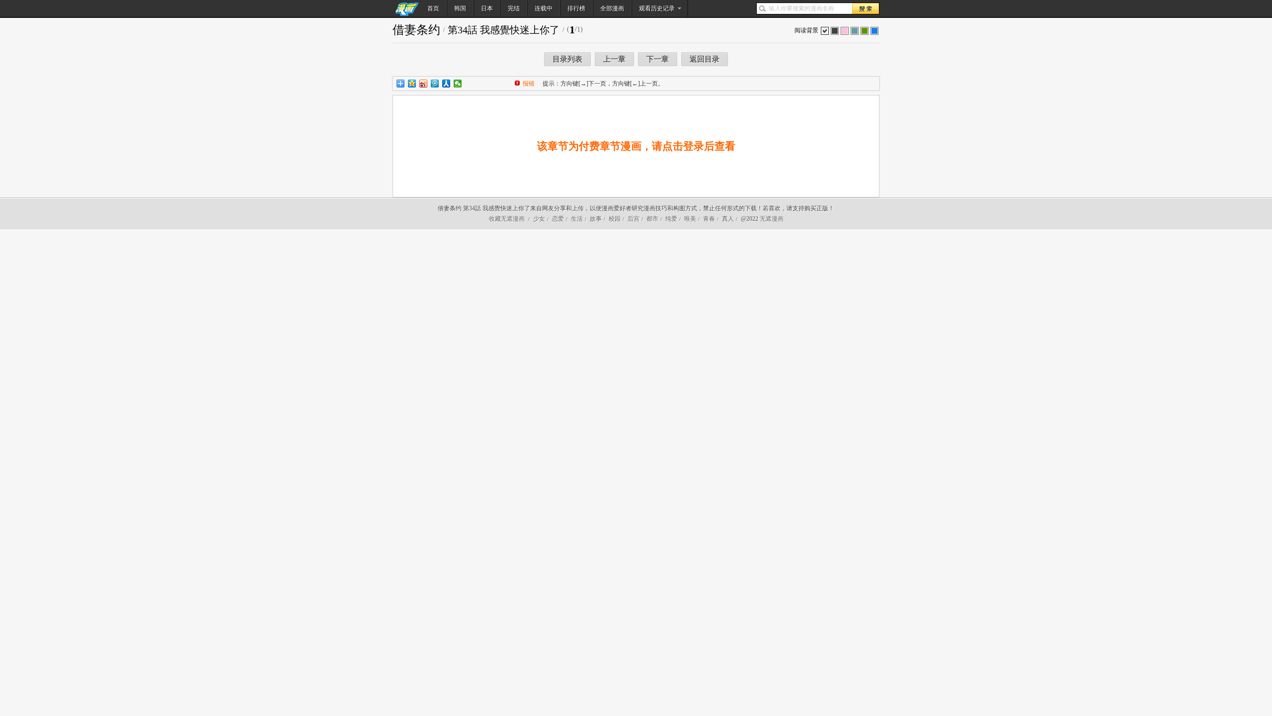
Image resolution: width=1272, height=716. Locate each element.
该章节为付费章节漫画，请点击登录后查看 (636, 146)
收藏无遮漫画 (507, 218)
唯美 (690, 218)
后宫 (633, 218)
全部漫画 (612, 8)
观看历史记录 (657, 8)
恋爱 (558, 218)
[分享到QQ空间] (412, 84)
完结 (514, 8)
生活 (577, 218)
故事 (596, 218)
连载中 (544, 8)
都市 (652, 218)
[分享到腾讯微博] (435, 84)
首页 (433, 8)
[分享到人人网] (446, 84)
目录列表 (567, 59)
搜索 (865, 8)
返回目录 (704, 59)
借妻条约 (416, 29)
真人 (728, 218)
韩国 (460, 8)
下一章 (657, 59)
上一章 (614, 59)
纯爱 (671, 218)
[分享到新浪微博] (423, 84)
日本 (487, 8)
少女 (539, 218)
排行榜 (576, 8)
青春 (709, 218)
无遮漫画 (772, 218)
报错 (529, 83)
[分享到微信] (458, 84)
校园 (615, 218)
